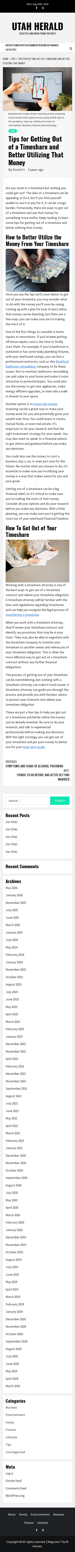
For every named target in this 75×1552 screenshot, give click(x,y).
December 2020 (16, 1156)
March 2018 (13, 1386)
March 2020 (13, 1215)
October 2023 (14, 977)
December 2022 (16, 1044)
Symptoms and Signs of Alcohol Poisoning (34, 763)
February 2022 (15, 1066)
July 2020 (12, 1193)
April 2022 (12, 1059)
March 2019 (13, 1297)
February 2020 (15, 1222)
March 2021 (13, 1133)
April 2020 (12, 1207)
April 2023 (12, 1014)
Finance (54, 45)
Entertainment (30, 45)
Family (17, 45)
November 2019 (16, 1245)
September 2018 (16, 1341)
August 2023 (13, 984)
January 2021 (14, 1148)
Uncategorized (15, 1452)
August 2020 (13, 1185)
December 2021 (16, 1074)
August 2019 (13, 1260)
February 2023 (15, 1029)
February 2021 (15, 1141)
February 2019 (15, 1304)
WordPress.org (15, 1496)
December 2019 (16, 1237)
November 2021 (16, 1081)
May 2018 (11, 1371)
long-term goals (34, 747)
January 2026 (14, 895)
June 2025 (12, 918)
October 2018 (14, 1334)
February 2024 (15, 955)
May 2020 (11, 1200)
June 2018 (12, 1364)
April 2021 (12, 1126)
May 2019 (11, 1282)
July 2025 (12, 910)
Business (44, 45)
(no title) (11, 822)
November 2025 (16, 903)
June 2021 (12, 1111)
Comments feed (16, 1488)
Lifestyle (11, 49)
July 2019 (12, 1267)
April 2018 (12, 1379)
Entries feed (14, 1481)
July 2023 (12, 992)
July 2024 (12, 940)
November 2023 (16, 970)
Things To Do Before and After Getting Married (43, 775)
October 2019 (14, 1252)
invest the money (45, 404)
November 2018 (16, 1326)
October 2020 (14, 1170)
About (9, 45)
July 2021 (12, 1103)
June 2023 (12, 999)
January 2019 (14, 1312)
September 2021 (16, 1089)
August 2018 (13, 1349)
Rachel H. (19, 169)
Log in (9, 1473)
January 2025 (14, 932)
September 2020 (16, 1178)
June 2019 (12, 1275)
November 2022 (16, 1051)
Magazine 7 (55, 1542)
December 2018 (16, 1319)
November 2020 (16, 1163)
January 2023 (14, 1037)
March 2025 (13, 925)
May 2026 (11, 888)
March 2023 (13, 1022)
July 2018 (12, 1356)
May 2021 (11, 1118)
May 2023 (11, 1007)
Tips (13, 130)
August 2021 (13, 1096)
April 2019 (12, 1289)
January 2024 (14, 962)
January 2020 (14, 1230)
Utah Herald (37, 26)
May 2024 (11, 947)
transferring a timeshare (22, 615)
